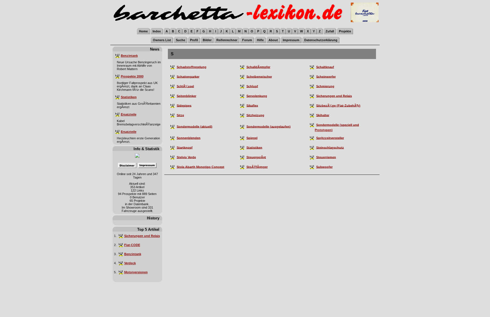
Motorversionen (136, 272)
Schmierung (325, 86)
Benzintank (129, 55)
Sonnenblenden (188, 137)
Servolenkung (256, 95)
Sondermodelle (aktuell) (194, 126)
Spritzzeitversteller (330, 137)
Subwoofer (324, 166)
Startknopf (185, 147)
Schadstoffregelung (191, 66)
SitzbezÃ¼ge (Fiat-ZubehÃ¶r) (338, 105)
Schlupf (252, 86)
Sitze (180, 115)
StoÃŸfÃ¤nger (257, 166)
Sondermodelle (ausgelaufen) (268, 126)
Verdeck (130, 263)
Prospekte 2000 (132, 76)
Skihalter (322, 115)
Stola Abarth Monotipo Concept (200, 166)
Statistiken (129, 97)
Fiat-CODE (132, 245)
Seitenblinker (186, 95)
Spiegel (251, 137)
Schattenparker (188, 76)
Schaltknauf (325, 66)
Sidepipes (184, 105)
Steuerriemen (326, 157)
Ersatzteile (128, 114)
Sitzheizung (255, 115)
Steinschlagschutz (330, 147)
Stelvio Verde (186, 157)
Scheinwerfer (326, 76)
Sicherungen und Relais (142, 236)
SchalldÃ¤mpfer (258, 66)
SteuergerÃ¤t (256, 157)
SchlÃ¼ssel (185, 86)
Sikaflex (252, 105)
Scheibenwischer (259, 76)
